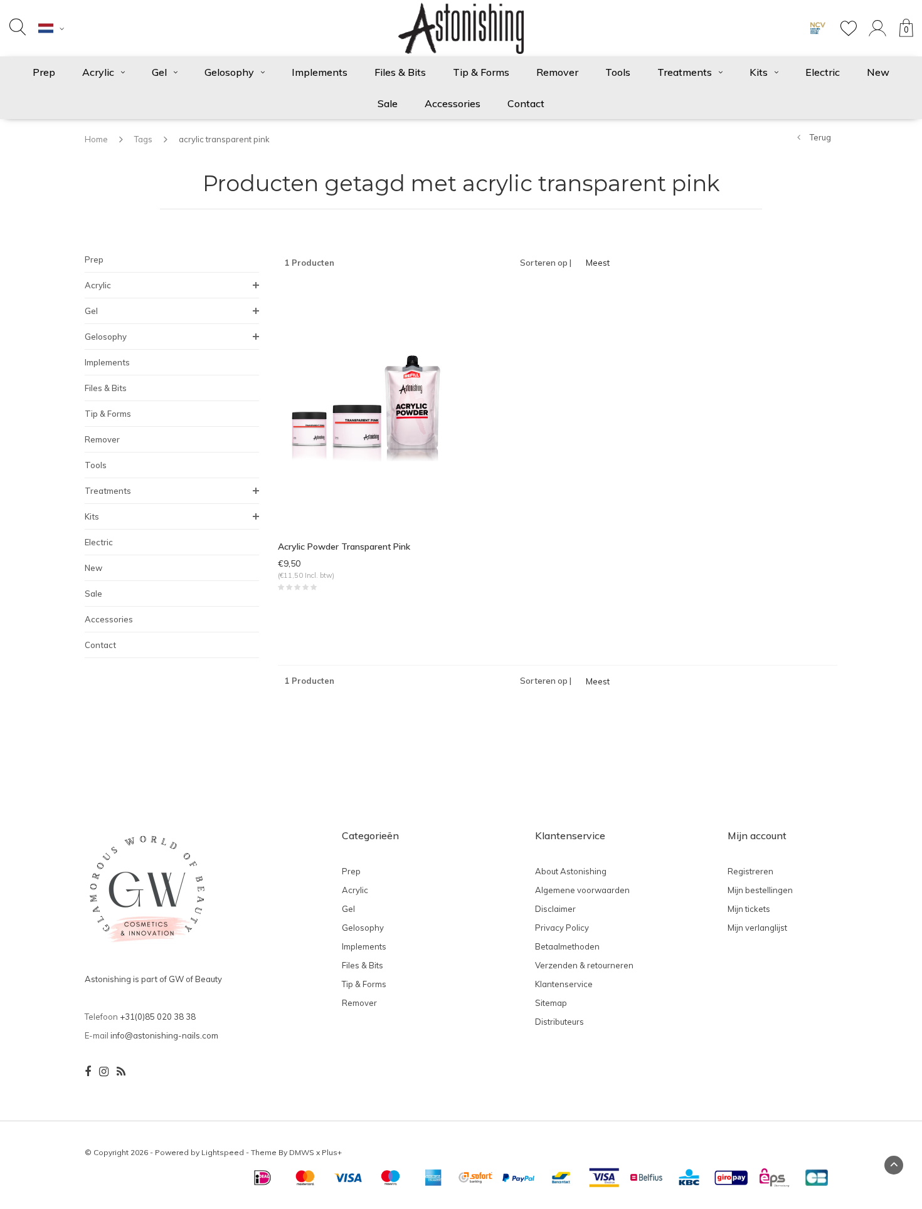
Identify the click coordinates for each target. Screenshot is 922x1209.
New (878, 72)
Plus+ (332, 1152)
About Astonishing (571, 871)
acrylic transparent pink (224, 139)
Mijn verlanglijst (757, 928)
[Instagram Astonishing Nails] (104, 1072)
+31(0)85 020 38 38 (158, 1017)
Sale (388, 103)
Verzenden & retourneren (584, 965)
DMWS (301, 1152)
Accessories (452, 103)
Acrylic (98, 72)
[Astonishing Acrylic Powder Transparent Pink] (365, 408)
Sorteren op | (545, 263)
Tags (143, 139)
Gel (159, 72)
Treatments (684, 72)
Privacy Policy (562, 928)
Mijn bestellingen (760, 890)
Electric (822, 72)
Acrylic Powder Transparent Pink (344, 546)
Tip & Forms (481, 72)
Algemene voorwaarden (582, 890)
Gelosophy (229, 72)
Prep (44, 72)
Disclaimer (555, 909)
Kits (759, 72)
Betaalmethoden (567, 946)
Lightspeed (222, 1152)
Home (96, 139)
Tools (617, 72)
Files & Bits (400, 72)
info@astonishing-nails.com (164, 1035)
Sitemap (551, 1003)
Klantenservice (564, 984)
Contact (525, 103)
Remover (557, 72)
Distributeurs (559, 1022)
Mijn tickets (749, 909)
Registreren (750, 871)
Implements (319, 72)
